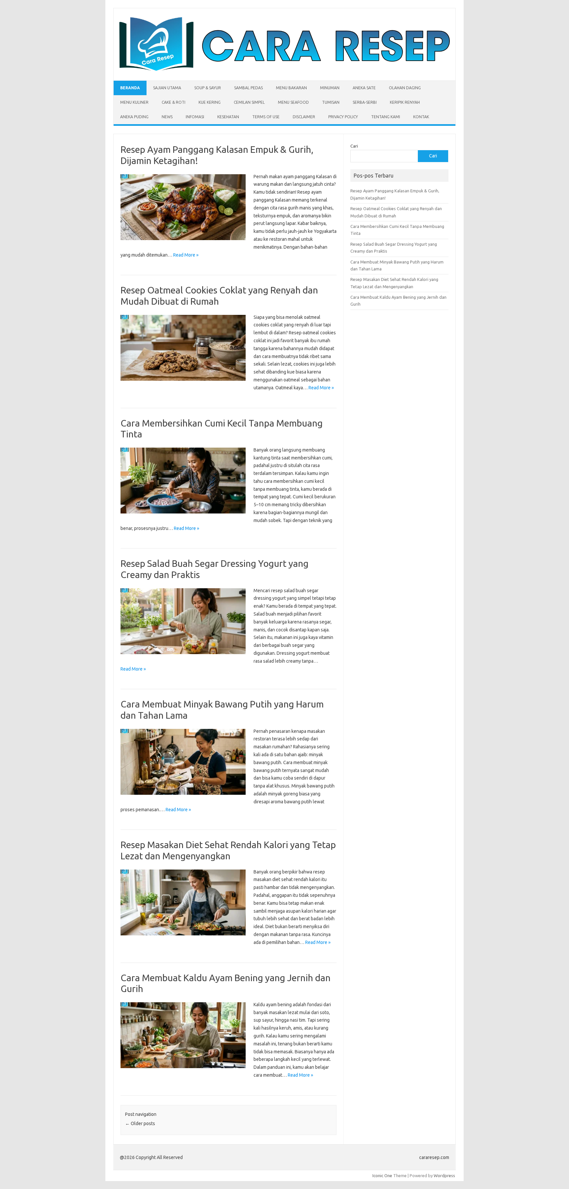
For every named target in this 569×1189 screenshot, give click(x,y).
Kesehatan (228, 117)
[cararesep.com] (284, 69)
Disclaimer (304, 117)
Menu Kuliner (134, 102)
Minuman (329, 88)
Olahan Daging (405, 88)
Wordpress (444, 1175)
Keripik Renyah (405, 102)
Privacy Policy (343, 117)
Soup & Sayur (207, 88)
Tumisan (330, 102)
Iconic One (382, 1175)
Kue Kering (210, 102)
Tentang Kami (385, 117)
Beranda (130, 88)
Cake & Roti (173, 102)
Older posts (140, 1123)
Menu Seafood (293, 102)
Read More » (186, 255)
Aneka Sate (364, 88)
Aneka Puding (134, 117)
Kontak (421, 117)
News (167, 117)
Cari (354, 146)
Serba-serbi (365, 102)
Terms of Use (266, 117)
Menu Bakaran (291, 88)
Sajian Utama (167, 88)
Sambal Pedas (248, 88)
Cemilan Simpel (249, 102)
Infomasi (195, 117)
